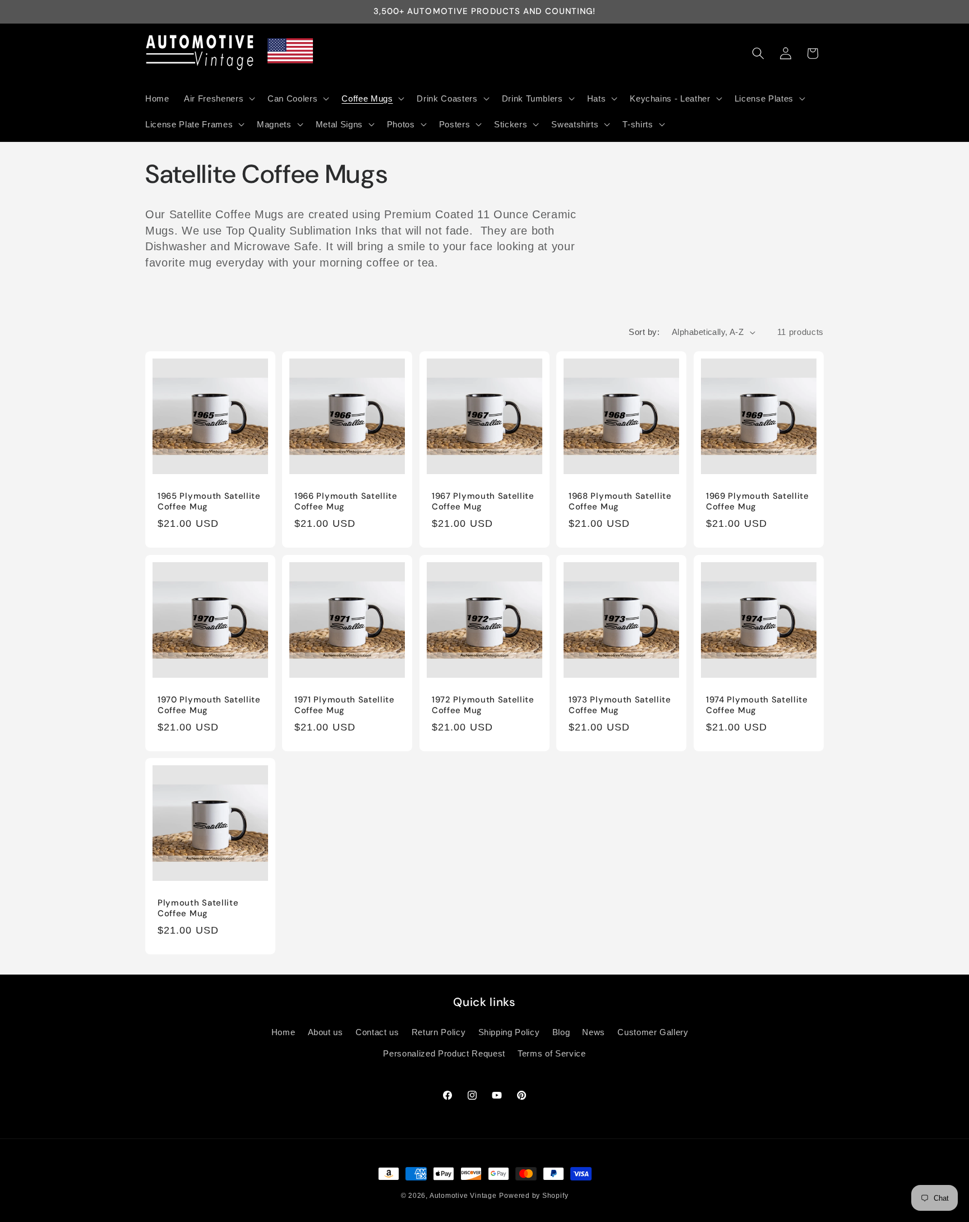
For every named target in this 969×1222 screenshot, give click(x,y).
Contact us (377, 1032)
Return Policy (439, 1032)
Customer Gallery (653, 1032)
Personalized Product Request (444, 1053)
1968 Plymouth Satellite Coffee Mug (620, 501)
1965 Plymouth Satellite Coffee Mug (209, 501)
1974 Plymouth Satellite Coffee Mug (757, 704)
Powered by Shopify (533, 1196)
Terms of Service (552, 1053)
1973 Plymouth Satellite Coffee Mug (620, 704)
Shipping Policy (509, 1032)
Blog (561, 1032)
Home (283, 1032)
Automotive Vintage (463, 1196)
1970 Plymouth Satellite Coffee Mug (209, 704)
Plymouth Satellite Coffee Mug (198, 908)
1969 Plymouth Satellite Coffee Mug (757, 501)
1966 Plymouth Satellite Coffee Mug (346, 501)
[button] (218, 98)
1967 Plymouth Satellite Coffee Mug (483, 501)
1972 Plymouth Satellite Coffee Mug (483, 704)
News (593, 1032)
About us (325, 1032)
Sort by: (644, 332)
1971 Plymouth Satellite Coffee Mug (344, 704)
